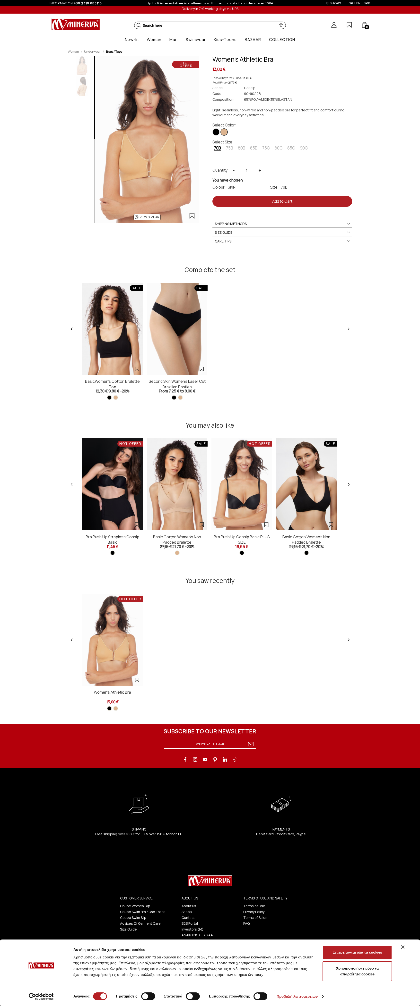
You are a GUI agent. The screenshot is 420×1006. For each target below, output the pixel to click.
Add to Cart (282, 201)
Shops (187, 911)
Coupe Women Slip (135, 906)
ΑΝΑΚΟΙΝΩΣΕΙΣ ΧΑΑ (197, 935)
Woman (73, 51)
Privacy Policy (253, 911)
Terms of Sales (255, 917)
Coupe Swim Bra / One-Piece (143, 911)
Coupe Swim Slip (133, 917)
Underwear (92, 51)
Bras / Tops (114, 51)
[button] (139, 25)
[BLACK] (216, 132)
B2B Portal (190, 923)
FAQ (246, 923)
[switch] (148, 996)
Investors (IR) (192, 929)
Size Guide (128, 929)
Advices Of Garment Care (140, 923)
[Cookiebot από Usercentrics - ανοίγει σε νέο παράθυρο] (41, 996)
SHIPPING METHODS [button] (231, 223)
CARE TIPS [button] (223, 241)
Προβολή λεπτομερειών (297, 996)
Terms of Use (254, 906)
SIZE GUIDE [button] (223, 232)
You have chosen (227, 180)
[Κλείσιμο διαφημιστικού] (402, 947)
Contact (188, 917)
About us (189, 906)
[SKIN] (224, 132)
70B (217, 148)
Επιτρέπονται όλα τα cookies (357, 952)
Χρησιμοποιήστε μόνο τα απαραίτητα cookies (357, 971)
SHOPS (335, 3)
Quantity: (220, 170)
